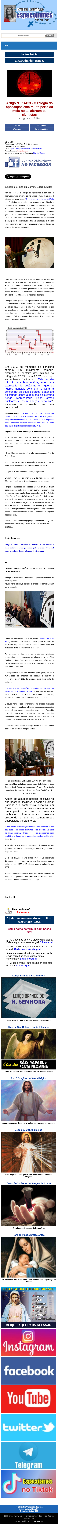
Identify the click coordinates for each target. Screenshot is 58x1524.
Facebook (41, 125)
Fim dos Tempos (39, 153)
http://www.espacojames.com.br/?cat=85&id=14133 (28, 149)
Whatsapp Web (41, 129)
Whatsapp (17, 129)
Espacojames (37, 1521)
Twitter (17, 125)
